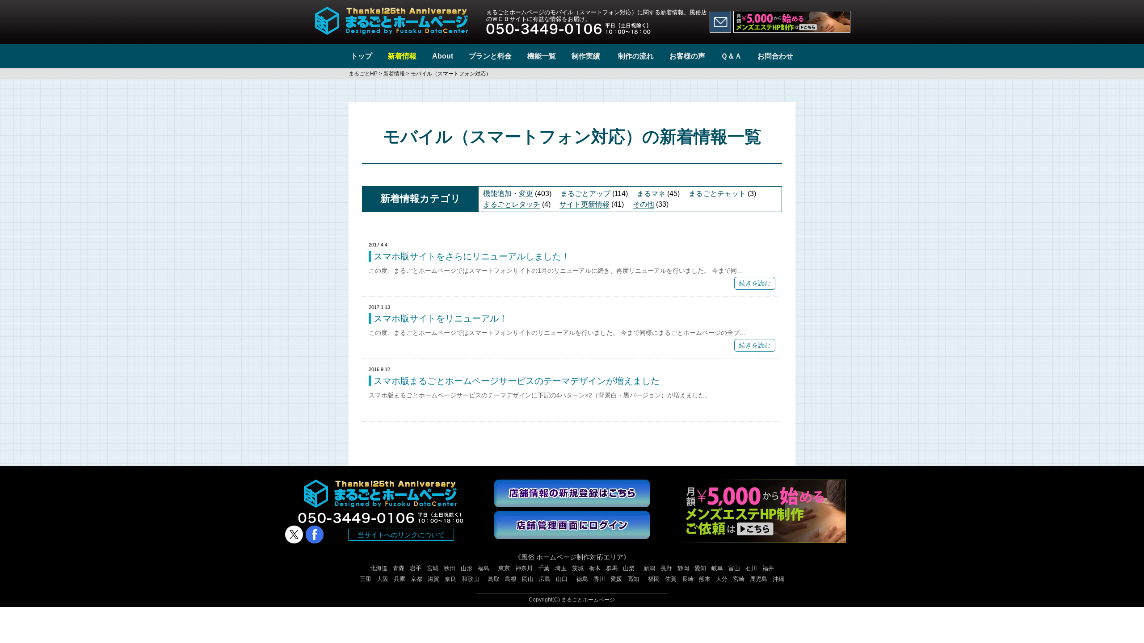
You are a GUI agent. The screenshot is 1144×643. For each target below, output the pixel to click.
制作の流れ (636, 56)
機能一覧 (541, 56)
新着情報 (402, 56)
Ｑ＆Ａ (731, 56)
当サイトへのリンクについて (401, 535)
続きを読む (754, 283)
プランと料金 (490, 56)
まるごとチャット (717, 193)
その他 (643, 204)
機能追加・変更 (508, 193)
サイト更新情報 (584, 204)
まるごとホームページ (588, 600)
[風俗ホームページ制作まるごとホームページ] (391, 12)
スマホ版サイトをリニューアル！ (441, 318)
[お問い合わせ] (720, 22)
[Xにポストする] (294, 534)
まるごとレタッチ (511, 204)
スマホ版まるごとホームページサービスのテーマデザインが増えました (517, 381)
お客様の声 (687, 56)
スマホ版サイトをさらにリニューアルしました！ (472, 256)
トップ (361, 56)
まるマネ (651, 193)
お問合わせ (775, 56)
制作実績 (586, 56)
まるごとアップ (585, 193)
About (442, 56)
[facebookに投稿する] (315, 534)
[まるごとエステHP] (791, 22)
